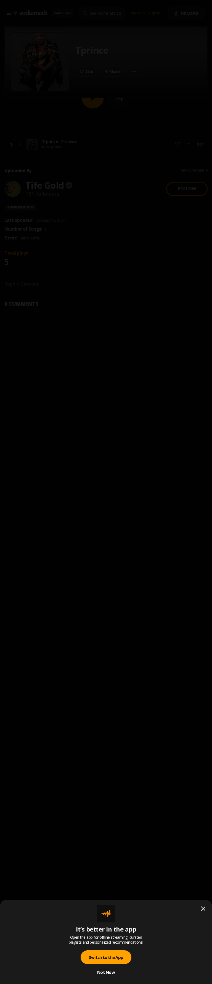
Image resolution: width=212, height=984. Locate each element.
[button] (106, 492)
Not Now (106, 972)
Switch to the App (106, 957)
